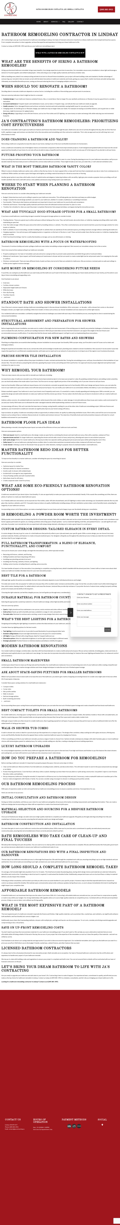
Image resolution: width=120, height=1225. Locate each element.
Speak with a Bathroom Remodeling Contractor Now (60, 53)
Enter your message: (83, 617)
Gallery (71, 22)
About (46, 22)
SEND (108, 629)
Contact (80, 22)
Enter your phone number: (84, 604)
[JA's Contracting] (11, 9)
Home (38, 22)
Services (54, 22)
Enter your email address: (84, 610)
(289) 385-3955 (106, 9)
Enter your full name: (83, 597)
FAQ (63, 22)
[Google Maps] (102, 1125)
